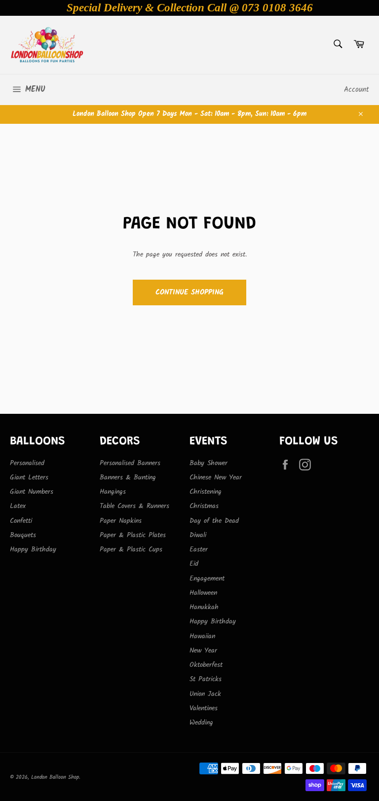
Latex (18, 506)
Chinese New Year (216, 477)
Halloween (203, 592)
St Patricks (206, 679)
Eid (194, 563)
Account (356, 90)
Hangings (113, 491)
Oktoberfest (206, 664)
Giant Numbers (31, 491)
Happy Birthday (33, 549)
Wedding (201, 722)
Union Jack (205, 694)
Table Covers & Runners (134, 506)
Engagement (207, 578)
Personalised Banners (130, 463)
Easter (199, 549)
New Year (203, 650)
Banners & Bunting (128, 477)
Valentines (204, 708)
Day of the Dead (214, 520)
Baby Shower (208, 463)
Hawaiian (202, 636)
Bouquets (23, 535)
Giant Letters (29, 477)
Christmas (204, 506)
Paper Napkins (121, 520)
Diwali (198, 535)
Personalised (27, 463)
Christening (206, 491)
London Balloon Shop (55, 777)
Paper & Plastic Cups (131, 549)
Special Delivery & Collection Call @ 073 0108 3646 (190, 7)
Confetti (21, 520)
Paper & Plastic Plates (133, 535)
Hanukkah (204, 607)
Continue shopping (189, 292)
